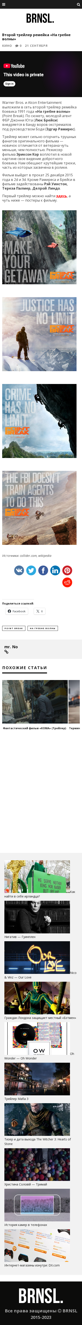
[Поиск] (78, 4)
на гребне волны (43, 628)
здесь (61, 196)
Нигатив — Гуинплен (19, 937)
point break (14, 628)
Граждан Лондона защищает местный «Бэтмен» (40, 1018)
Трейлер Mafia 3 (16, 1099)
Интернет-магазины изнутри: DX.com (32, 1265)
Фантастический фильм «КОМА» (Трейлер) (34, 728)
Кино (7, 46)
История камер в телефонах (25, 1225)
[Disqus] (41, 793)
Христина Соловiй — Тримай (25, 1184)
